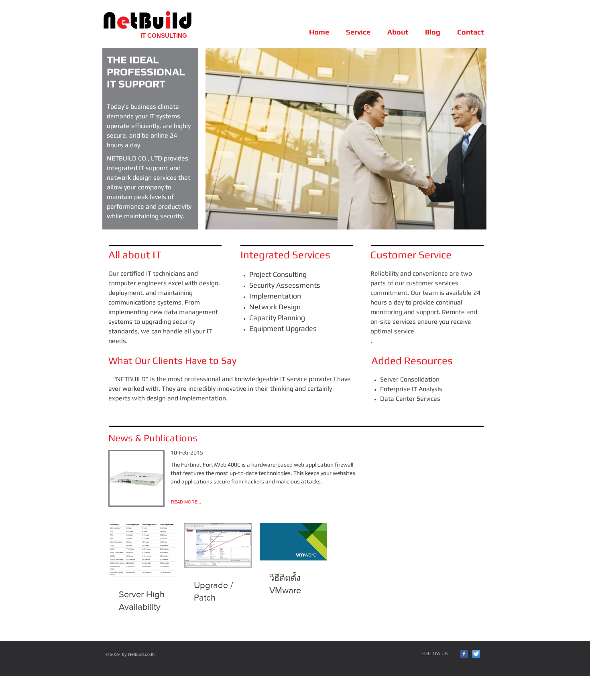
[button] (345, 138)
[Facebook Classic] (464, 654)
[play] (470, 222)
